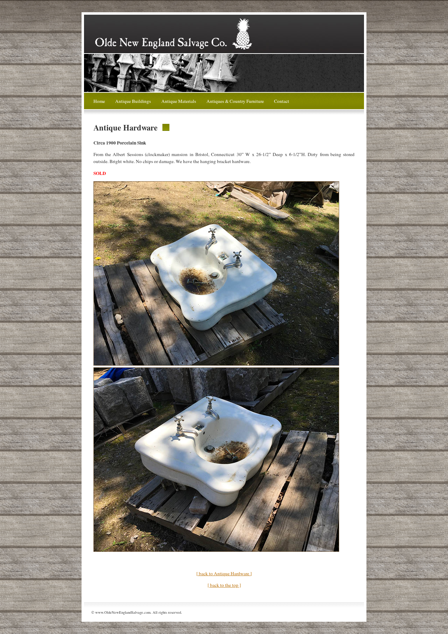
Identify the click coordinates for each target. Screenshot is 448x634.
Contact (281, 101)
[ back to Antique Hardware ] (224, 573)
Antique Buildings (133, 101)
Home (99, 101)
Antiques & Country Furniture (235, 101)
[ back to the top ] (224, 585)
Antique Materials (178, 101)
